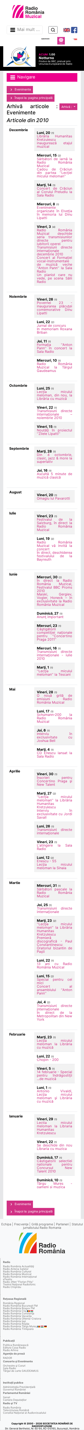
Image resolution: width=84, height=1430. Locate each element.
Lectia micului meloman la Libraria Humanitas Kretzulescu (54, 1127)
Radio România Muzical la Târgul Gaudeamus (54, 367)
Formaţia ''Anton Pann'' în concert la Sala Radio (54, 348)
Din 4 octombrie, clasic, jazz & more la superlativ (54, 458)
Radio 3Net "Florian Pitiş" (18, 1281)
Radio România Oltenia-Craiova (22, 1318)
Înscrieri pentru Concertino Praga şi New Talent (54, 781)
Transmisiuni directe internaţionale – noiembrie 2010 (54, 414)
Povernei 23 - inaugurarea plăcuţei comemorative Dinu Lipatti (54, 308)
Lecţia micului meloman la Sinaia (54, 866)
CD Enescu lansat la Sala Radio (54, 754)
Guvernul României (14, 1389)
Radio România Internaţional (20, 1276)
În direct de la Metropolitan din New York (54, 1016)
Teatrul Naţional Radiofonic (19, 1284)
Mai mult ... (28, 29)
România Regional (14, 1303)
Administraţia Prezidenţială (19, 1387)
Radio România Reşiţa (16, 1323)
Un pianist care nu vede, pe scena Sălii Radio (54, 278)
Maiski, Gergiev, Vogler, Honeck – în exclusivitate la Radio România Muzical (54, 599)
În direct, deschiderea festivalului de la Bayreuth (54, 556)
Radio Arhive (10, 1350)
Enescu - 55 (46, 861)
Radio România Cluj (14, 1310)
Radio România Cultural (17, 1271)
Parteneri (62, 1224)
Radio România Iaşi (14, 1321)
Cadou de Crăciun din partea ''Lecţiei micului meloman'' (54, 172)
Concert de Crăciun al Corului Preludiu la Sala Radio (54, 191)
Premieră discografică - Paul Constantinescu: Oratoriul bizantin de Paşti (54, 945)
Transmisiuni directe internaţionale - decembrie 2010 (54, 250)
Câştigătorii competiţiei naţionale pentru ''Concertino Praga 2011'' (54, 634)
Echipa (6, 1224)
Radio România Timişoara (18, 1328)
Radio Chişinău (12, 1287)
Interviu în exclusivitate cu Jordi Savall (54, 813)
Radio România (12, 1407)
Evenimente (22, 89)
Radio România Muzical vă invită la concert (54, 545)
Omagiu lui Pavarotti (53, 498)
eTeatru (7, 1279)
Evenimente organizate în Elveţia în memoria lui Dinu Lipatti (54, 212)
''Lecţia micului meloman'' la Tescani (54, 673)
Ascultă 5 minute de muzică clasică (54, 475)
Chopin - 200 (48, 1059)
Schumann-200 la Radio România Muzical (54, 718)
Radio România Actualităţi (18, 1266)
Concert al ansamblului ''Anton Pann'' (54, 989)
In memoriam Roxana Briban (54, 330)
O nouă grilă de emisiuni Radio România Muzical (54, 698)
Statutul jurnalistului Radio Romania (53, 1225)
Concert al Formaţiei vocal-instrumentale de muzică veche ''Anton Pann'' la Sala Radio (54, 264)
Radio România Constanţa (18, 1313)
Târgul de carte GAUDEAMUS (21, 1370)
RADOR (7, 1357)
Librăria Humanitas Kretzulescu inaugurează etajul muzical (54, 141)
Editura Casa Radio (14, 1347)
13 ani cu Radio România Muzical (54, 965)
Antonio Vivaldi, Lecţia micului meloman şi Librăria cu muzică (54, 1096)
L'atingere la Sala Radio (54, 847)
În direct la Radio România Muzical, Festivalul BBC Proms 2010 (54, 585)
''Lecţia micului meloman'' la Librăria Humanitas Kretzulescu (54, 802)
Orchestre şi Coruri (14, 1365)
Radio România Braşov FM (19, 1308)
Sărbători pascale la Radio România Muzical (54, 892)
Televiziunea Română (16, 1410)
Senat (6, 1397)
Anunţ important (50, 617)
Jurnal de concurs (51, 325)
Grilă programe (42, 1224)
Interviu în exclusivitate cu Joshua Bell (54, 737)
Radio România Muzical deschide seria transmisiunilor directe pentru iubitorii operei (54, 237)
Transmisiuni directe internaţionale (54, 831)
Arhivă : (67, 107)
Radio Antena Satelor (15, 1268)
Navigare (25, 77)
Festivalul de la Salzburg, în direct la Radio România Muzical (54, 524)
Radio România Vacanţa (17, 1316)
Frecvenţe (21, 1224)
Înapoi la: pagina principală (33, 98)
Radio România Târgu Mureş (20, 1326)
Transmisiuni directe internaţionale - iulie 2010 (54, 655)
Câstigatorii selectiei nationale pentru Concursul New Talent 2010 (54, 1166)
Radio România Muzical (17, 1274)
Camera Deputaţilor (14, 1399)
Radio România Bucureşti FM (20, 1305)
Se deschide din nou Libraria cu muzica (54, 1147)
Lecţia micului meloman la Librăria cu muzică (54, 1043)
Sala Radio (9, 1368)
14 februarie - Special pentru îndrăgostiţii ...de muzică (54, 1075)
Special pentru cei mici (54, 981)
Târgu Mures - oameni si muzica (54, 1185)
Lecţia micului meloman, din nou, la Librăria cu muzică (54, 395)
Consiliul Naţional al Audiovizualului (24, 1412)
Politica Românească (15, 1345)
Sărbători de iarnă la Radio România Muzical (54, 162)
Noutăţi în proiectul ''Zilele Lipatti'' (54, 432)
